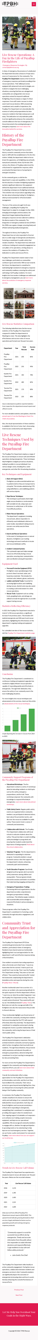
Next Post (19, 1295)
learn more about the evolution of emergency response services (17, 280)
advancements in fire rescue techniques (17, 704)
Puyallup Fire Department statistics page (21, 633)
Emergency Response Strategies (13, 65)
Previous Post (19, 1290)
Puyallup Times (26, 1003)
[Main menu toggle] (34, 4)
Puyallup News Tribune (10, 983)
